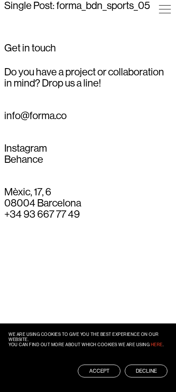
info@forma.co (35, 115)
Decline (146, 371)
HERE (157, 344)
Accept (99, 371)
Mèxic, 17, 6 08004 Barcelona (42, 197)
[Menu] (164, 9)
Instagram (25, 148)
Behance (23, 159)
